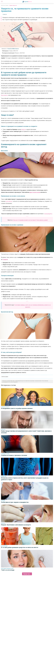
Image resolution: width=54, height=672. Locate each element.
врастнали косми (34, 192)
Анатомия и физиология (7, 568)
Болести (3, 429)
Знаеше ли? (4, 476)
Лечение (3, 500)
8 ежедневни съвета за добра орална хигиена (16, 408)
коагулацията (48, 213)
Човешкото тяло (5, 453)
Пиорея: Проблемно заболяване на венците (16, 525)
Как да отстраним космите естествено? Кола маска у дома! (30, 220)
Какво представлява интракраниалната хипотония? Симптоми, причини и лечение (26, 432)
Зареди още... (27, 574)
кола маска (9, 201)
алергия (5, 259)
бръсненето (4, 95)
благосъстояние (4, 5)
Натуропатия (4, 545)
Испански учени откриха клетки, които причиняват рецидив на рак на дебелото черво (24, 478)
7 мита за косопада (7, 570)
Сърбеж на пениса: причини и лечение (14, 455)
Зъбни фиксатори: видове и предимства (15, 502)
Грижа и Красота (13, 5)
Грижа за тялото (5, 406)
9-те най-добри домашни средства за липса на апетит (19, 547)
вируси (24, 129)
